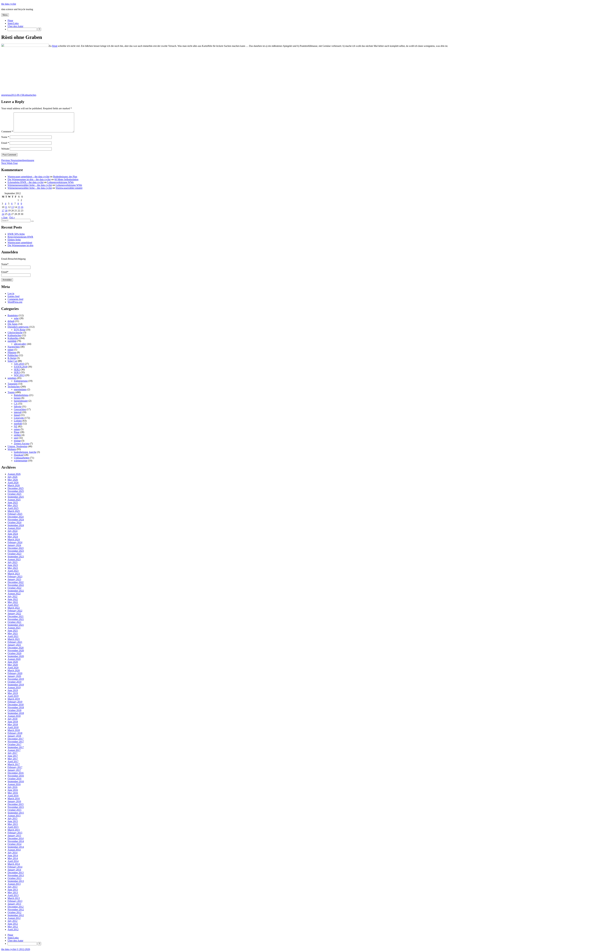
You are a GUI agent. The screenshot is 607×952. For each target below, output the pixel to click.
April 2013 (13, 895)
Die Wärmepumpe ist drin (20, 245)
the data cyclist (8, 4)
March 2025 (14, 511)
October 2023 (14, 553)
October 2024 (14, 522)
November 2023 (16, 551)
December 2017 (16, 738)
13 (12, 207)
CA (15, 403)
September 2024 (16, 525)
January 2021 (14, 644)
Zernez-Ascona (21, 443)
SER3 (17, 372)
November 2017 (16, 741)
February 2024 (15, 542)
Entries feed (13, 296)
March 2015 (14, 829)
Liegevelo (19, 418)
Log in (11, 293)
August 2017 (14, 750)
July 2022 (12, 596)
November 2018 (16, 707)
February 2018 (15, 733)
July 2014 (12, 852)
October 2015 (14, 810)
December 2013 (16, 872)
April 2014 (13, 861)
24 (3, 214)
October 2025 (14, 494)
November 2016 (16, 775)
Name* (5, 264)
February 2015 (15, 832)
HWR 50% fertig (16, 234)
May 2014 (13, 858)
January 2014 (14, 869)
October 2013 (14, 878)
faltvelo (17, 406)
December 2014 (16, 838)
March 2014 (14, 864)
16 (22, 207)
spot (16, 437)
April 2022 (13, 605)
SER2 (17, 369)
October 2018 (14, 710)
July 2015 (12, 818)
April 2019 (13, 696)
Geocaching (20, 409)
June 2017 (13, 755)
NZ (15, 426)
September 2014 (16, 847)
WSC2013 (19, 375)
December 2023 (16, 548)
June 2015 (13, 821)
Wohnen (12, 449)
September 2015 (16, 812)
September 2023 (16, 556)
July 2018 (12, 718)
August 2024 (14, 528)
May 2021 (13, 633)
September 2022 (16, 590)
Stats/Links (13, 23)
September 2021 (16, 625)
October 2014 (14, 844)
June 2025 (13, 502)
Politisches (13, 355)
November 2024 (16, 519)
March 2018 (14, 730)
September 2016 (16, 781)
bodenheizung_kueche (25, 452)
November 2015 (16, 807)
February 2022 (15, 610)
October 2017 (14, 744)
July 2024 (12, 531)
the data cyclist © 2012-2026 (15, 949)
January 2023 (14, 579)
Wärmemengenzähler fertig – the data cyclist (30, 185)
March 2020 (14, 670)
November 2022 (16, 585)
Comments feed (15, 299)
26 (9, 214)
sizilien (17, 435)
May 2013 (13, 892)
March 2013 (14, 898)
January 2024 (14, 545)
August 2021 (14, 627)
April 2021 (13, 636)
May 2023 (13, 568)
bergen (17, 398)
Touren (11, 392)
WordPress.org (15, 302)
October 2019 (14, 681)
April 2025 (13, 508)
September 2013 (16, 881)
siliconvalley (20, 344)
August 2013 (14, 884)
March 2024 (14, 539)
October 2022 (14, 588)
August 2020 (14, 659)
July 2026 (12, 477)
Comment (7, 131)
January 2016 (14, 801)
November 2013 (16, 875)
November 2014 (16, 841)
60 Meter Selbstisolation (66, 179)
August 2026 (14, 474)
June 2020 (13, 662)
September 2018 (16, 713)
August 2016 (14, 784)
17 (3, 210)
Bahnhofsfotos (21, 395)
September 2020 (16, 656)
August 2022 (14, 593)
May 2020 (13, 664)
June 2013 (13, 889)
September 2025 (16, 496)
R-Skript (12, 358)
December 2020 (16, 647)
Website (5, 148)
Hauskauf (19, 455)
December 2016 (16, 773)
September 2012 (16, 915)
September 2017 (16, 747)
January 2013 (14, 904)
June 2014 (13, 855)
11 (6, 207)
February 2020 (15, 673)
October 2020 (14, 653)
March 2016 (14, 798)
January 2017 (14, 770)
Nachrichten (14, 346)
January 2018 (14, 736)
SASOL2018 (20, 366)
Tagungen (13, 383)
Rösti (54, 46)
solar (16, 318)
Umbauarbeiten (21, 457)
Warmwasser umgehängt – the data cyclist (28, 176)
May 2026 (13, 479)
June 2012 (13, 923)
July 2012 (12, 921)
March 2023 (14, 573)
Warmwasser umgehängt (20, 242)
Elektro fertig (14, 239)
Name (5, 137)
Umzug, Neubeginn (17, 446)
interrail (17, 412)
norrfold (18, 423)
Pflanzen (12, 352)
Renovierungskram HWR (20, 236)
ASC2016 (19, 363)
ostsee (11, 349)
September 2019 (16, 684)
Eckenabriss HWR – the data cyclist (25, 182)
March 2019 (14, 699)
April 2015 (13, 827)
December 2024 (16, 516)
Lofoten (18, 420)
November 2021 (16, 619)
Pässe (10, 20)
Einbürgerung (21, 381)
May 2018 (13, 724)
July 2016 (12, 787)
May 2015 (13, 824)
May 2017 (13, 758)
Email (5, 143)
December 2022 (16, 582)
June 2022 (13, 599)
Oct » (12, 217)
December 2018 (16, 704)
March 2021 (14, 639)
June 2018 (13, 721)
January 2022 (14, 613)
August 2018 (14, 716)
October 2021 (14, 622)
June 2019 (13, 690)
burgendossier (21, 400)
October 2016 (14, 778)
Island (17, 415)
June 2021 (13, 630)
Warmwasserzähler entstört (69, 188)
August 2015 (14, 815)
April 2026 (13, 482)
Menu (5, 15)
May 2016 (13, 792)
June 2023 (13, 565)
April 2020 (13, 667)
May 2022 (13, 602)
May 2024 (13, 536)
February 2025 (15, 514)
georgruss (6, 95)
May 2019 (13, 693)
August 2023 (14, 559)
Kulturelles (13, 338)
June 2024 (13, 533)
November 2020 (16, 650)
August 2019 (14, 687)
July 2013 (12, 886)
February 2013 (15, 901)
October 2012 (14, 912)
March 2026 (14, 485)
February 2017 (15, 767)
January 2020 (14, 676)
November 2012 (16, 909)
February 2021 (15, 642)
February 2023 (15, 576)
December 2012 (16, 906)
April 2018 (13, 727)
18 (6, 210)
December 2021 (16, 616)
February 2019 (15, 701)
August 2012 (14, 918)
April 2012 (13, 929)
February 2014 (15, 866)
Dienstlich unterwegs (18, 326)
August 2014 (14, 849)
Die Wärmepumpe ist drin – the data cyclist (29, 179)
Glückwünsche (15, 332)
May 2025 (13, 505)
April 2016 (13, 795)
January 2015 (14, 835)
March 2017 (14, 764)
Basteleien (13, 315)
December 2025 (16, 488)
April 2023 (13, 570)
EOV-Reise (19, 329)
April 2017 (13, 761)
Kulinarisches (29, 95)
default (11, 321)
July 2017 (12, 753)
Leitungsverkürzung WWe (60, 182)
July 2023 (12, 562)
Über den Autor (15, 26)
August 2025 (14, 499)
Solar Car (12, 361)
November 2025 (16, 491)
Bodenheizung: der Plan (65, 176)
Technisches (14, 386)
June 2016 (13, 790)
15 (19, 207)
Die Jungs (13, 324)
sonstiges (12, 378)
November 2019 (16, 679)
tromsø (17, 440)
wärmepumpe (21, 460)
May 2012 (13, 926)
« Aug (4, 217)
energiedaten (20, 389)
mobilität (12, 341)
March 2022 (14, 607)
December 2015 (16, 804)
